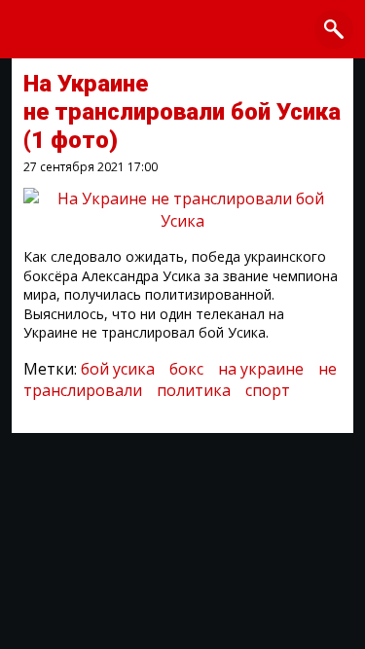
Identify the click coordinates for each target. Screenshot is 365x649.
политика (194, 390)
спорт (267, 390)
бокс (186, 368)
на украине (261, 368)
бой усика (118, 368)
